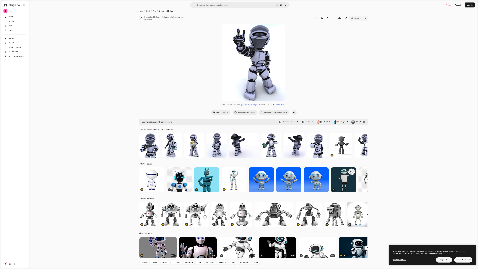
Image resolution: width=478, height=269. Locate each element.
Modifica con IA (222, 112)
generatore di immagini (249, 105)
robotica (145, 263)
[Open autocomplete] (193, 5)
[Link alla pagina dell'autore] (141, 18)
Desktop (289, 122)
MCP (326, 122)
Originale (239, 28)
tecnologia (189, 263)
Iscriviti (470, 5)
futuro (155, 263)
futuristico (176, 263)
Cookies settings (399, 260)
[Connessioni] (5, 264)
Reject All (444, 260)
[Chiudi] (364, 122)
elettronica (210, 263)
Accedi (458, 5)
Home (141, 11)
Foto (154, 11)
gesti (256, 263)
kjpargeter (148, 20)
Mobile (308, 122)
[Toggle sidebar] (24, 5)
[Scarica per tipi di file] (365, 18)
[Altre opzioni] (333, 18)
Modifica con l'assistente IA (275, 112)
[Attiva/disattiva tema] (14, 264)
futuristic (222, 263)
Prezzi (448, 5)
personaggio (244, 263)
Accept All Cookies (463, 260)
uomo (233, 263)
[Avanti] (367, 145)
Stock (148, 11)
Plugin (343, 122)
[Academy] (10, 264)
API (357, 122)
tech (199, 263)
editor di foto (280, 105)
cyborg (164, 263)
